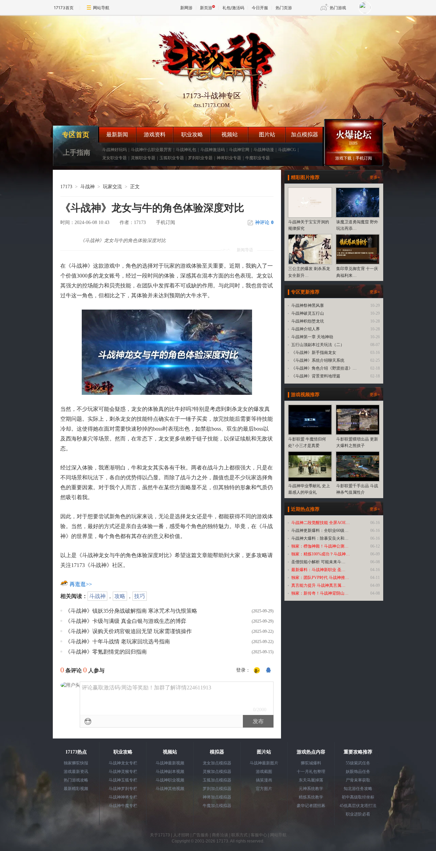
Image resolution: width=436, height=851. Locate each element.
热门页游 (284, 7)
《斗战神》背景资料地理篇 (315, 376)
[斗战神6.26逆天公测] (211, 66)
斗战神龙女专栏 (123, 763)
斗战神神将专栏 (123, 797)
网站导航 (101, 7)
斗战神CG (287, 149)
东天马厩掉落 (311, 780)
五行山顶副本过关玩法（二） (317, 344)
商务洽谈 (220, 835)
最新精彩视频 (76, 788)
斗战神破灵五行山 (307, 313)
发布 (258, 721)
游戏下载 (343, 158)
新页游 (206, 7)
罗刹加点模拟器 (217, 788)
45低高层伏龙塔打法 (358, 805)
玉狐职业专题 (171, 157)
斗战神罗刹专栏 (123, 788)
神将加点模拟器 (217, 797)
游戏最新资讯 (76, 771)
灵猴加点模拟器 (217, 771)
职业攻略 (192, 134)
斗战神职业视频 (170, 780)
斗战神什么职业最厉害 (151, 149)
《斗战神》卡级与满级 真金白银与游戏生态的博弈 (125, 621)
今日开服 (260, 7)
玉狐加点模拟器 (217, 780)
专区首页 (75, 134)
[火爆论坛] (353, 135)
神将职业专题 (229, 157)
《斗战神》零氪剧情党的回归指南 (106, 652)
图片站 (267, 134)
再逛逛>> (80, 584)
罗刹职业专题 (200, 157)
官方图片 (264, 788)
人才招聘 (181, 835)
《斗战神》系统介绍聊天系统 (317, 360)
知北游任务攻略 (358, 788)
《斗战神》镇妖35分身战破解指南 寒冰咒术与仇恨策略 (131, 611)
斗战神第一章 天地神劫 (312, 336)
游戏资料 (155, 134)
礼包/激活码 (233, 7)
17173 (66, 186)
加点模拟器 (304, 134)
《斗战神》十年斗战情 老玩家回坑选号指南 (117, 641)
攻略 (119, 596)
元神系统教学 (311, 788)
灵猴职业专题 (143, 157)
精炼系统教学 (311, 797)
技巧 (139, 596)
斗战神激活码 (212, 149)
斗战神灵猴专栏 (123, 771)
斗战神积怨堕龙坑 (307, 321)
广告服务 (200, 835)
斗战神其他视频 (170, 788)
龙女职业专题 (114, 157)
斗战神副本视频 (170, 771)
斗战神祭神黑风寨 (307, 305)
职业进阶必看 (358, 814)
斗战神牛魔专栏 (123, 805)
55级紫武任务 (358, 763)
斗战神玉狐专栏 (123, 780)
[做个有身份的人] (257, 670)
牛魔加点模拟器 (217, 805)
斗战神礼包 (186, 149)
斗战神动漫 (263, 149)
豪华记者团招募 (311, 805)
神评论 (264, 222)
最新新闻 (117, 134)
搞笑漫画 (264, 780)
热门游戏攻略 (76, 780)
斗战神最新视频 (170, 763)
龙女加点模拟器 (217, 763)
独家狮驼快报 (76, 763)
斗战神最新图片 (264, 763)
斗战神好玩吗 (114, 149)
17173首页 (64, 7)
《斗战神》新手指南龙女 (313, 352)
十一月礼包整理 (311, 771)
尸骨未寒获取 (358, 780)
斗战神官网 (239, 149)
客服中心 (259, 835)
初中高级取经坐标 (358, 797)
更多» (375, 177)
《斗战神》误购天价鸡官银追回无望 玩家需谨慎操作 (128, 631)
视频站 (229, 134)
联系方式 (239, 835)
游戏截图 (264, 771)
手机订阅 (364, 158)
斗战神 (87, 186)
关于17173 (160, 835)
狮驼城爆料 (311, 763)
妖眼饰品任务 (358, 771)
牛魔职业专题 (257, 157)
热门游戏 (338, 7)
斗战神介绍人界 (305, 329)
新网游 (186, 7)
